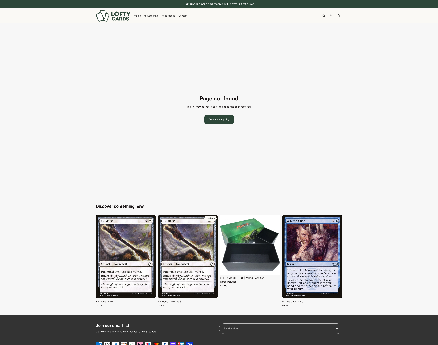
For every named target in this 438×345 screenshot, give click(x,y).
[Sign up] (337, 328)
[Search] (323, 16)
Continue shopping (219, 119)
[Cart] (338, 16)
